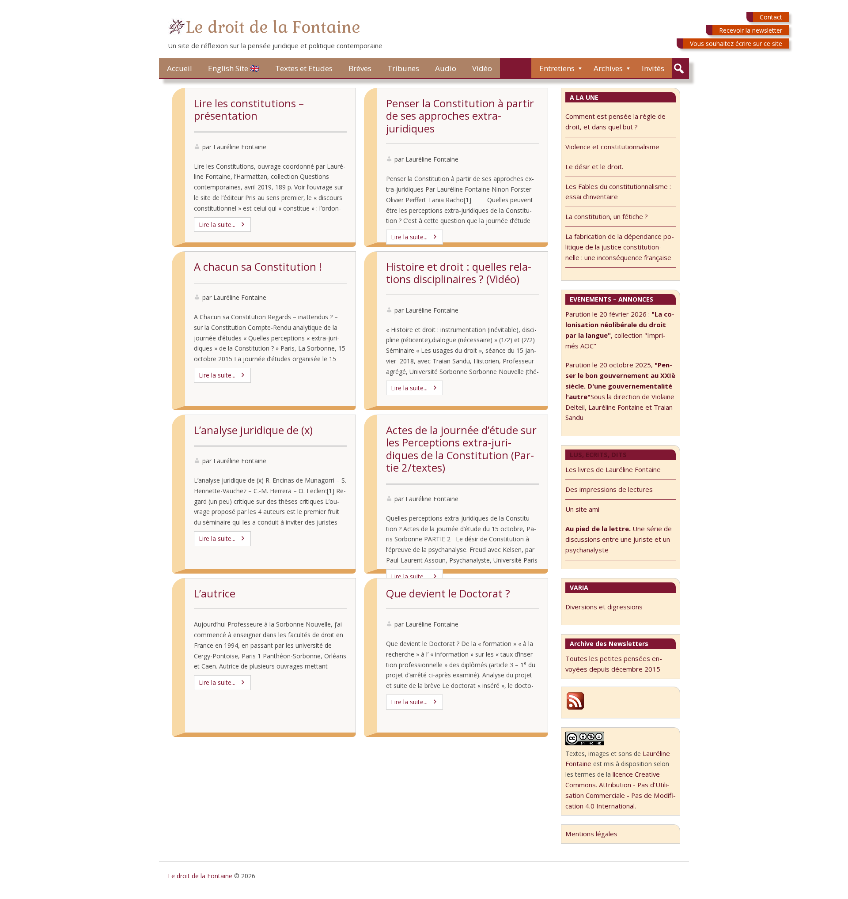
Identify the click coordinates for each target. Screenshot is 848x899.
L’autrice (214, 593)
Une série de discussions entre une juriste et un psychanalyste (618, 539)
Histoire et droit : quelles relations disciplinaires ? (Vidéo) (458, 273)
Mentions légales (591, 833)
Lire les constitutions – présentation (249, 109)
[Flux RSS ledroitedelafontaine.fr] (575, 708)
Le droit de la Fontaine (273, 27)
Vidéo (482, 68)
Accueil (179, 68)
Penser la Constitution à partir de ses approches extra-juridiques (460, 116)
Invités (653, 68)
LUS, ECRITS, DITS (598, 454)
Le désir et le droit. (594, 166)
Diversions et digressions (604, 606)
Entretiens (557, 68)
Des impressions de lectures (609, 489)
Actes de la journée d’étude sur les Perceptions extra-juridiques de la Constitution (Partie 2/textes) (461, 449)
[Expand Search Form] (678, 68)
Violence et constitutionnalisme (612, 146)
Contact (771, 17)
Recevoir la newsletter (750, 30)
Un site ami (582, 509)
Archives (608, 68)
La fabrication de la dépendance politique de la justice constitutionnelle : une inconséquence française (619, 247)
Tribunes (403, 68)
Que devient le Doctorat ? (448, 593)
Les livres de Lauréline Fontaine (613, 469)
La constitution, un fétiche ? (606, 216)
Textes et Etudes (304, 68)
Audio (445, 68)
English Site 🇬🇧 (233, 68)
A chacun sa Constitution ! (258, 267)
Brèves (359, 68)
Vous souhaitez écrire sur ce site (736, 43)
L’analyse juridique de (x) (253, 430)
